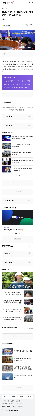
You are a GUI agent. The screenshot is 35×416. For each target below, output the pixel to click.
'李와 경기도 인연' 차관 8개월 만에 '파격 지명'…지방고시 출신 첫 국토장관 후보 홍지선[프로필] (13, 294)
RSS (21, 404)
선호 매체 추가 (8, 25)
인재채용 (18, 401)
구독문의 (11, 404)
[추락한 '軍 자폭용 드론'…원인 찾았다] (6, 379)
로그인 (5, 396)
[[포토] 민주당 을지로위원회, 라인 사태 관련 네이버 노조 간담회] (17, 40)
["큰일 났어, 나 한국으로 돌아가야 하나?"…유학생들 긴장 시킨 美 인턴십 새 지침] (28, 313)
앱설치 (13, 396)
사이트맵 (29, 396)
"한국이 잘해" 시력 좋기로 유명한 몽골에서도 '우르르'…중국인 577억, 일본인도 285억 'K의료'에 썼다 (13, 319)
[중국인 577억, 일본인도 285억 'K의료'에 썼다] (6, 156)
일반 (7, 8)
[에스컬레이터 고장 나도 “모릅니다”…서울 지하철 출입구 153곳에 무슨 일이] (6, 371)
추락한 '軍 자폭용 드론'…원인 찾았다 (21, 376)
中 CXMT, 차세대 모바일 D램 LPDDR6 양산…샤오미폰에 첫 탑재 (22, 137)
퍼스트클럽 (4, 404)
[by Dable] (30, 328)
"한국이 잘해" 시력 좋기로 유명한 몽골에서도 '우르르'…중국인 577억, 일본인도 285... (17, 87)
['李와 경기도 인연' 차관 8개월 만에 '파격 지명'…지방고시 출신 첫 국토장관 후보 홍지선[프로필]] (28, 296)
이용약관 (14, 406)
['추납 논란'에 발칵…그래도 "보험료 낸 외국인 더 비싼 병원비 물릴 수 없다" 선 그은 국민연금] (28, 304)
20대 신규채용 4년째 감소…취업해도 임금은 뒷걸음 (22, 145)
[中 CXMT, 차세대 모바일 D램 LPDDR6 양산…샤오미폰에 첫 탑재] (6, 140)
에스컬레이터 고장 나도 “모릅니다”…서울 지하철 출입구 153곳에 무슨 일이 (21, 368)
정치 (3, 8)
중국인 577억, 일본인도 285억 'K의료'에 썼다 (21, 153)
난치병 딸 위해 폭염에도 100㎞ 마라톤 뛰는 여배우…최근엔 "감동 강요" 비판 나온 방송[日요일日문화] (18, 287)
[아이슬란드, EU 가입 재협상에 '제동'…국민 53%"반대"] (6, 164)
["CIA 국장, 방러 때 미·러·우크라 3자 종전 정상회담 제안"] (6, 172)
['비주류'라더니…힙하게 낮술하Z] (6, 354)
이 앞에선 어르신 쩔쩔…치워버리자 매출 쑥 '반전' (21, 359)
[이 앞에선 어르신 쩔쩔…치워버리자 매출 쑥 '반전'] (6, 362)
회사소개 (4, 401)
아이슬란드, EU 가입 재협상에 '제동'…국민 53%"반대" (22, 161)
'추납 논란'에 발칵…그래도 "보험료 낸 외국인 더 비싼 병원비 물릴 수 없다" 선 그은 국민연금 (13, 303)
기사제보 (16, 404)
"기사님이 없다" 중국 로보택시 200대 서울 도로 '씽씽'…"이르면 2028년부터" (17, 81)
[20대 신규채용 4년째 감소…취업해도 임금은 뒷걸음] (6, 148)
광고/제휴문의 (11, 401)
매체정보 (20, 406)
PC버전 (21, 396)
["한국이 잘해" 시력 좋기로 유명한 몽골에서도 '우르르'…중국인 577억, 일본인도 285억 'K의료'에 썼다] (28, 321)
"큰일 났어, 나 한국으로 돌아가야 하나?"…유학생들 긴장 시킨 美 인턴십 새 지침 (13, 311)
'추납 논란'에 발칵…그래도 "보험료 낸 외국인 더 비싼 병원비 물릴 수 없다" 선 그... (17, 84)
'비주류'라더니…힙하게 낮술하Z (21, 351)
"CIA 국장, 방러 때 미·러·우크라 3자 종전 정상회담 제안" (22, 169)
